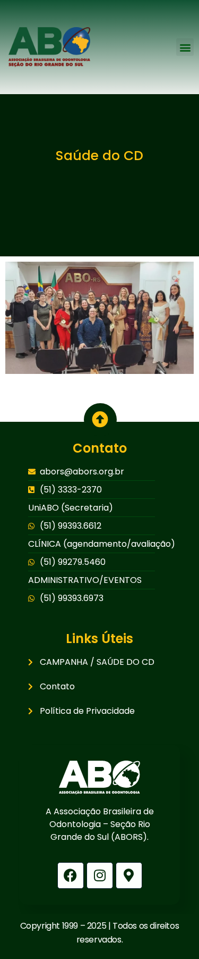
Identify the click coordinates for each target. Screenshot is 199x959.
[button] (185, 47)
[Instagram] (99, 875)
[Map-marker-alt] (129, 875)
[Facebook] (70, 875)
